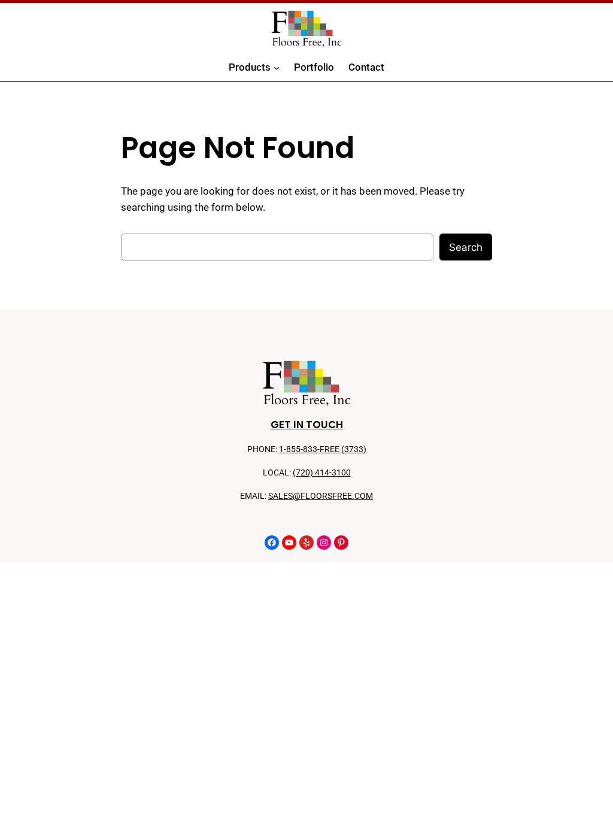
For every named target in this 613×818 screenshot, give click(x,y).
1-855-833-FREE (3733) (322, 449)
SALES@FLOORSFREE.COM (320, 496)
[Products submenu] (277, 68)
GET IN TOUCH (307, 424)
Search (465, 247)
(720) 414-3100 (322, 473)
